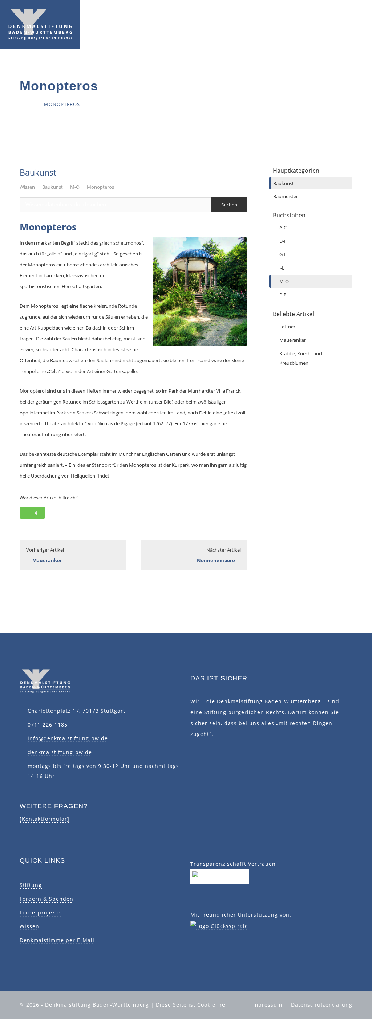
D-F (283, 241)
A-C (283, 227)
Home (27, 104)
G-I (282, 254)
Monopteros (100, 187)
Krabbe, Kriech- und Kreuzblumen (300, 358)
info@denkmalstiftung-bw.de (68, 738)
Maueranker (292, 340)
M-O (75, 187)
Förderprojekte (40, 912)
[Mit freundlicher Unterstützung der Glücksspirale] (219, 925)
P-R (283, 294)
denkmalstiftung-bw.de (60, 752)
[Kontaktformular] (44, 818)
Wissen (27, 187)
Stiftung (31, 884)
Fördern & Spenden (46, 898)
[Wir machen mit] (219, 876)
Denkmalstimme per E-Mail (57, 940)
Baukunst (52, 187)
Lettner (287, 326)
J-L (281, 268)
